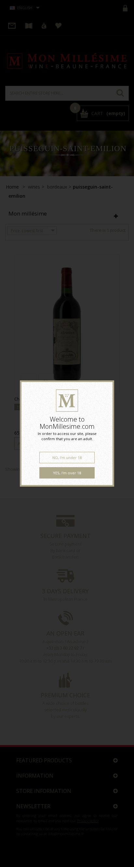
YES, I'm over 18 (67, 472)
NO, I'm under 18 (67, 457)
